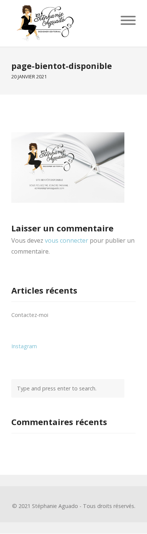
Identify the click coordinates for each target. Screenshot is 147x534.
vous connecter (66, 240)
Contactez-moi (29, 314)
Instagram (24, 346)
